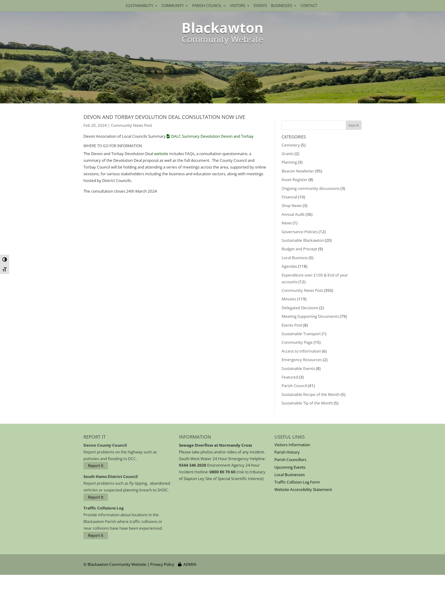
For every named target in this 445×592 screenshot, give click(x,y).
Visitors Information (292, 444)
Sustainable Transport (301, 333)
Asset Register (295, 179)
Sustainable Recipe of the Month (311, 394)
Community (173, 6)
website (161, 153)
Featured (290, 377)
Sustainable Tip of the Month (307, 403)
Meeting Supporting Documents (310, 316)
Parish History (287, 452)
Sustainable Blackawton (303, 240)
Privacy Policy (162, 564)
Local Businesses (289, 474)
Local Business (295, 257)
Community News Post (131, 125)
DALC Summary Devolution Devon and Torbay (212, 136)
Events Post (292, 325)
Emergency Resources (302, 359)
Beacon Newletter (298, 171)
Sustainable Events (298, 368)
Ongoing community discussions (311, 188)
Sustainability (139, 6)
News (287, 223)
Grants (288, 153)
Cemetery (291, 145)
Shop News (292, 205)
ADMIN (188, 564)
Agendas (289, 266)
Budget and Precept (299, 248)
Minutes (289, 299)
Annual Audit (293, 214)
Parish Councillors (290, 459)
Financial (289, 197)
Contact (310, 6)
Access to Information (301, 351)
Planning (289, 162)
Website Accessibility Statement (303, 489)
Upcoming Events (289, 467)
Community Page (297, 342)
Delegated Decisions (300, 307)
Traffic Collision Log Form (297, 482)
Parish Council (207, 6)
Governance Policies (300, 231)
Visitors (237, 6)
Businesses (281, 6)
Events (260, 6)
